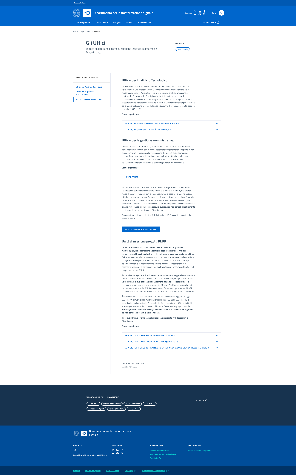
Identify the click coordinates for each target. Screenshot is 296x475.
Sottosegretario (83, 22)
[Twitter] (195, 11)
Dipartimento (102, 22)
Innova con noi (144, 22)
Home (75, 31)
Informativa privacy (93, 470)
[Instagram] (204, 14)
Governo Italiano (80, 3)
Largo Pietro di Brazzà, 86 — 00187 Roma (90, 455)
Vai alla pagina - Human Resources (141, 229)
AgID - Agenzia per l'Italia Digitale (163, 454)
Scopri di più (201, 400)
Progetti (116, 22)
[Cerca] (221, 13)
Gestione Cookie (112, 470)
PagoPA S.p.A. (155, 457)
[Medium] (195, 14)
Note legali (129, 470)
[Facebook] (204, 11)
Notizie (129, 22)
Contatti (76, 470)
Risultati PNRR (209, 22)
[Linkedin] (199, 11)
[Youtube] (199, 14)
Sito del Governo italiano (159, 450)
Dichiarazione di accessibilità (153, 470)
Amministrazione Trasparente (199, 450)
